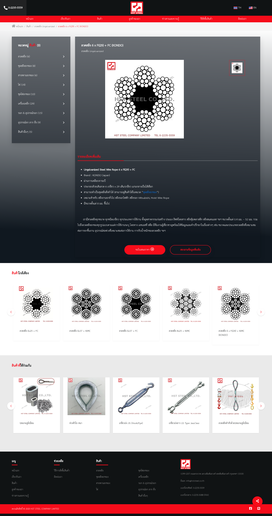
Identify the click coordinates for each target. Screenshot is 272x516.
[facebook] (250, 509)
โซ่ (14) (22, 84)
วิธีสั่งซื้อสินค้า (206, 19)
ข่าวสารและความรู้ (170, 19)
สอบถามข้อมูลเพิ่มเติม (190, 250)
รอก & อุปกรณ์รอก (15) (30, 113)
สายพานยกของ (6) (27, 75)
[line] (258, 509)
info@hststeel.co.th (195, 481)
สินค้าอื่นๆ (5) (25, 132)
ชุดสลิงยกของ (150, 192)
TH (239, 7)
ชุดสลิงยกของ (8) (26, 66)
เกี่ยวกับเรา (65, 19)
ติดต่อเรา (242, 19)
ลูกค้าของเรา (134, 19)
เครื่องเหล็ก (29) (26, 103)
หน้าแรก (29, 19)
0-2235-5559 (198, 488)
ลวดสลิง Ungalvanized (44, 27)
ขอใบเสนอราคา (143, 250)
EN (254, 7)
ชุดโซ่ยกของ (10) (26, 94)
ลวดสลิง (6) (24, 56)
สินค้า (99, 19)
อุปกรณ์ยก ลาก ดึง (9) (29, 122)
